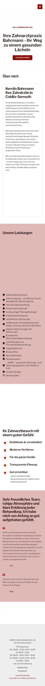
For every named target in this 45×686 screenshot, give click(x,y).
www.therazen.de (22, 675)
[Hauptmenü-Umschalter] (40, 6)
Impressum (22, 671)
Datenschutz (22, 668)
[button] (5, 610)
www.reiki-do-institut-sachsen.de (22, 678)
